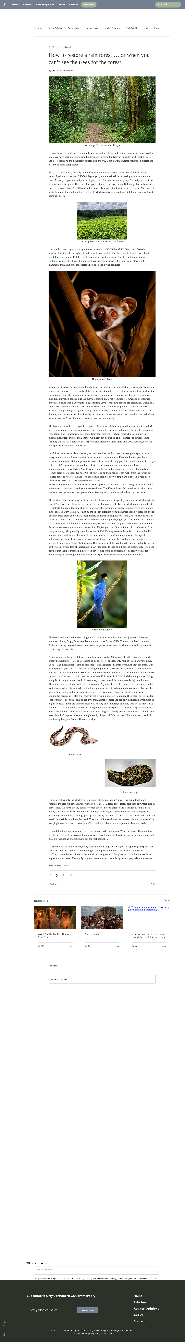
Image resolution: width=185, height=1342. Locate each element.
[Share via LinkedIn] (64, 875)
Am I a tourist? (93, 934)
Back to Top (4, 1328)
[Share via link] (71, 875)
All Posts (38, 28)
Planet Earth (73, 28)
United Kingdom (112, 28)
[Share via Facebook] (50, 875)
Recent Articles (55, 28)
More (156, 28)
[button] (89, 5)
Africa (66, 865)
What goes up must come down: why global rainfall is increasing (148, 935)
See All (167, 900)
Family (146, 28)
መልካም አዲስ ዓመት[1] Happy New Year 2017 (53, 935)
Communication (92, 28)
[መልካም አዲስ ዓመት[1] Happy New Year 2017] (55, 917)
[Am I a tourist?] (102, 917)
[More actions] (154, 47)
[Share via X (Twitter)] (57, 875)
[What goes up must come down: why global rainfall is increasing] (149, 917)
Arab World (131, 28)
